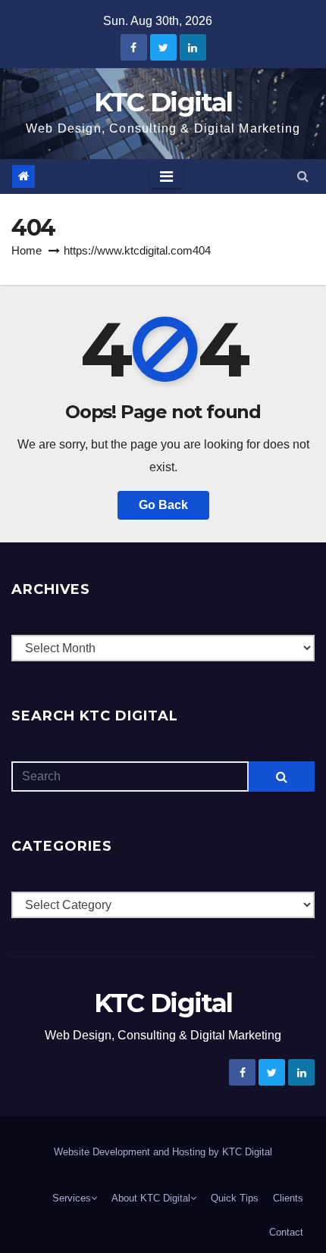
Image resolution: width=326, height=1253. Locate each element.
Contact (286, 1232)
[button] (303, 176)
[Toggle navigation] (166, 176)
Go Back (163, 504)
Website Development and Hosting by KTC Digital (163, 1152)
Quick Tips (235, 1198)
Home (26, 250)
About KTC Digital (150, 1198)
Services (71, 1198)
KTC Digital (163, 102)
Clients (288, 1198)
